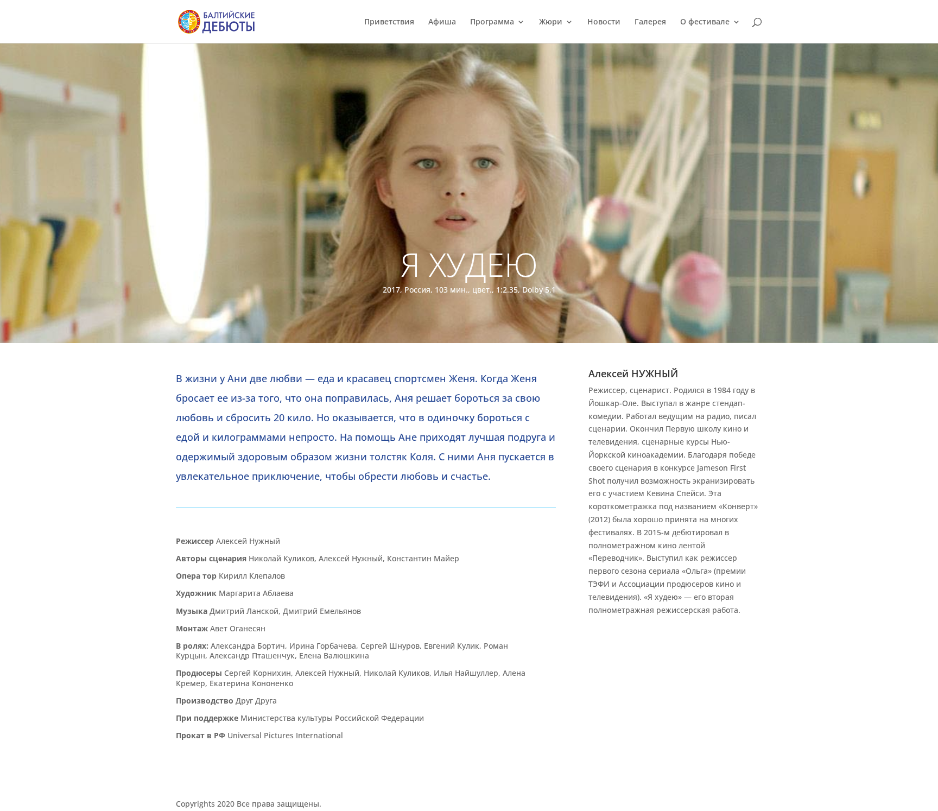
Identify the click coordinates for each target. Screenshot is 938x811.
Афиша (442, 22)
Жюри (550, 22)
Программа (492, 22)
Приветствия (389, 22)
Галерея (650, 22)
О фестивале (705, 22)
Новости (603, 22)
